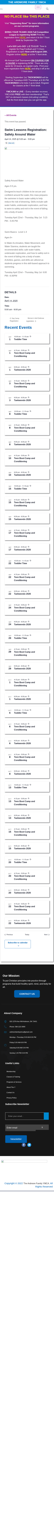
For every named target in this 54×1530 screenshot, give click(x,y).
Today (27, 935)
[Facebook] (24, 1145)
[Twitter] (29, 1145)
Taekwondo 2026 (22, 370)
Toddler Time (20, 339)
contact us (27, 994)
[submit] (46, 1116)
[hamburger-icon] (38, 7)
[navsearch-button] (47, 9)
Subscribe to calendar (18, 942)
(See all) (11, 143)
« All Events (10, 115)
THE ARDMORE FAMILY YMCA (27, 2)
